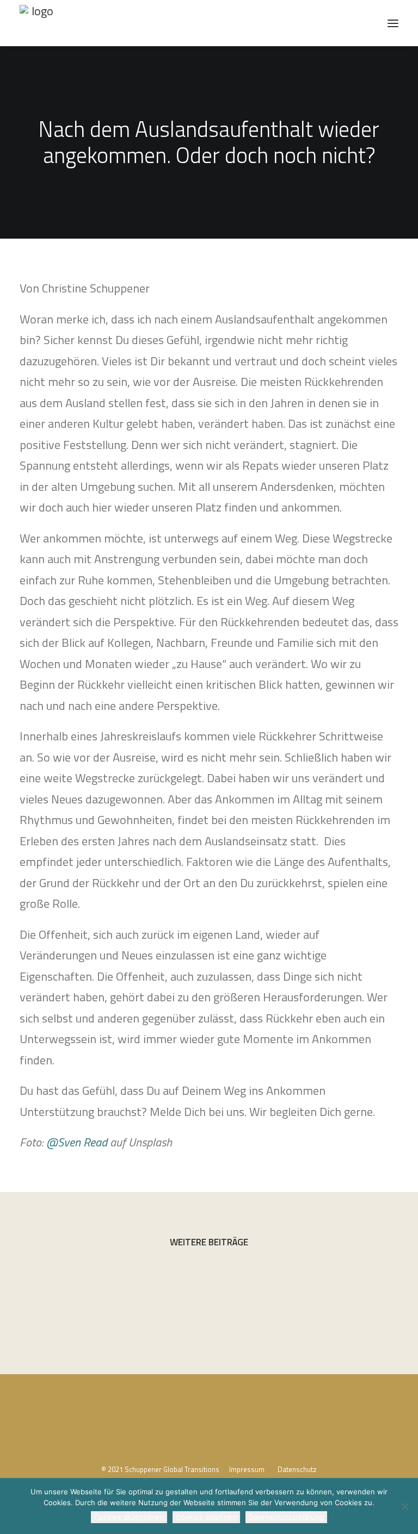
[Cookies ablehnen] (404, 1506)
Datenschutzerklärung (286, 1517)
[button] (393, 23)
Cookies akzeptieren (129, 1517)
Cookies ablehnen (206, 1517)
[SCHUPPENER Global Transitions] (38, 23)
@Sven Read (76, 1142)
